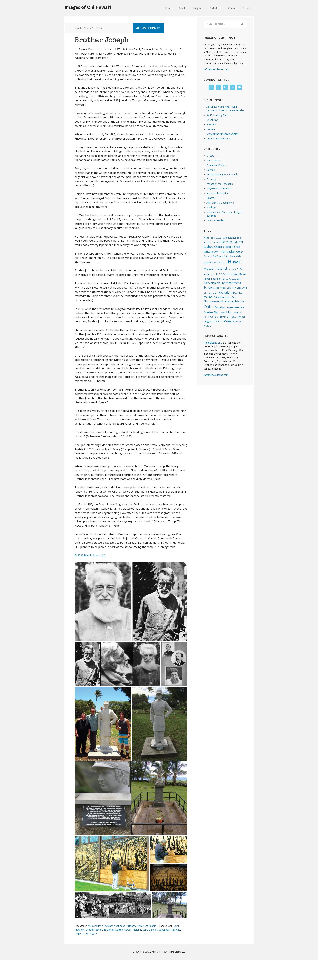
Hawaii (127, 929)
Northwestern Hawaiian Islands (224, 301)
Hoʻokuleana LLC (213, 342)
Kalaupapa (164, 929)
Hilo (239, 268)
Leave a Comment (151, 28)
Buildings (211, 207)
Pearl (206, 316)
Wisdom (207, 326)
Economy (211, 179)
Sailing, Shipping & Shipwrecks (222, 174)
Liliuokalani (224, 292)
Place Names (213, 160)
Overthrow (212, 119)
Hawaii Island (215, 268)
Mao (235, 293)
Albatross (208, 237)
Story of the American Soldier (222, 133)
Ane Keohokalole (232, 237)
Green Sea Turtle (219, 262)
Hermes (232, 269)
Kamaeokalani (235, 279)
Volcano (217, 321)
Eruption (238, 251)
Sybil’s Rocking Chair (217, 115)
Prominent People (146, 925)
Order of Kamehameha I (219, 138)
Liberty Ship (209, 293)
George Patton (223, 256)
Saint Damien (150, 929)
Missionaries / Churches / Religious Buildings (111, 925)
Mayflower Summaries (218, 188)
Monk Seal (231, 297)
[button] (103, 601)
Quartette (231, 317)
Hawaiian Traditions (217, 220)
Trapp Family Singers (86, 933)
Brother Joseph (102, 40)
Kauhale (210, 129)
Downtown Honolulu (219, 251)
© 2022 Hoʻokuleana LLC (90, 555)
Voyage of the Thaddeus (219, 183)
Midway (221, 297)
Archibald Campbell (212, 242)
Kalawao (175, 929)
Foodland (211, 124)
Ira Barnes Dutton (113, 929)
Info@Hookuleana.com (216, 69)
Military (210, 155)
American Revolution (217, 193)
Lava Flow (231, 287)
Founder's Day (210, 256)
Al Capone (218, 238)
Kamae (225, 279)
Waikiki (229, 321)
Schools (210, 169)
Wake (238, 321)
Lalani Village (220, 287)
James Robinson (212, 278)
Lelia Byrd (242, 287)
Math (240, 292)
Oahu (209, 306)
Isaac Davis (238, 274)
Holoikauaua (209, 274)
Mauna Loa (210, 297)
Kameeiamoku (212, 283)
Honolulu (223, 274)
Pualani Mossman (218, 316)
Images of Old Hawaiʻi (88, 7)
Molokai (137, 929)
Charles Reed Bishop (227, 247)
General (210, 197)
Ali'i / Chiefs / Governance (220, 202)
